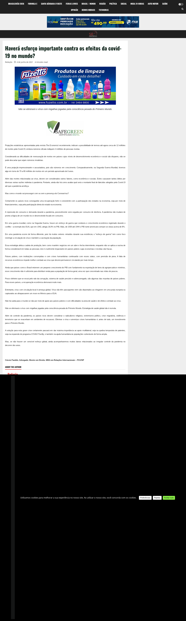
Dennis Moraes (88, 9)
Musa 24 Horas (137, 3)
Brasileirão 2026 (16, 3)
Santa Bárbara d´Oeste (51, 3)
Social (124, 3)
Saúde (165, 3)
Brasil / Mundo (89, 3)
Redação (8, 62)
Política (113, 3)
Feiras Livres (72, 3)
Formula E (32, 3)
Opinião (74, 9)
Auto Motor (153, 3)
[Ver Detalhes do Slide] (93, 22)
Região (102, 3)
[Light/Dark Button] (180, 4)
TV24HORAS (104, 9)
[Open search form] (182, 9)
